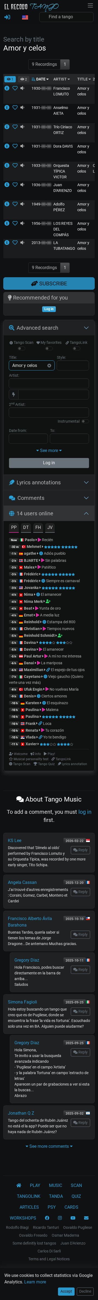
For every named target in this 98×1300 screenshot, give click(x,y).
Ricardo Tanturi (46, 1227)
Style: (61, 357)
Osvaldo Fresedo (33, 1235)
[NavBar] (90, 5)
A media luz (49, 615)
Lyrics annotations (39, 482)
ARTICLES (29, 1207)
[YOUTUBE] (73, 1218)
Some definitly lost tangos (34, 1243)
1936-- (41, 185)
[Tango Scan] (41, 553)
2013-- (41, 243)
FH (38, 527)
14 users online (35, 513)
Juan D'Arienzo (72, 1243)
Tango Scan (23, 342)
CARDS (71, 1207)
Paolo (30, 540)
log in (84, 812)
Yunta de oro (49, 608)
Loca (47, 723)
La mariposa (51, 663)
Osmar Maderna (65, 1235)
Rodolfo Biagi (17, 1227)
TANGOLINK (28, 1196)
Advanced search (37, 328)
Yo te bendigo (54, 737)
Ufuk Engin (33, 689)
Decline (85, 1291)
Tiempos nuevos (60, 628)
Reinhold (32, 622)
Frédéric (31, 574)
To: (52, 430)
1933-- (41, 165)
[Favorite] (16, 88)
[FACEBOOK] (47, 1218)
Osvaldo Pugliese (77, 1227)
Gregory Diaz (26, 960)
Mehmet (34, 546)
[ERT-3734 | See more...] (8, 185)
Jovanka (31, 587)
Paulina (32, 709)
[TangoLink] (48, 670)
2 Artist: (17, 404)
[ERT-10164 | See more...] (8, 107)
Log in (49, 462)
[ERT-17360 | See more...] (8, 204)
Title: (13, 357)
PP (14, 527)
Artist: (14, 375)
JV (50, 527)
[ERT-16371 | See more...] (8, 243)
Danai (29, 663)
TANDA (56, 1196)
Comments (30, 498)
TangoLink (78, 342)
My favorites (51, 342)
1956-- (41, 223)
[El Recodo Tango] (19, 1185)
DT (26, 527)
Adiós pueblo (55, 553)
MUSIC (55, 1185)
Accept (66, 1291)
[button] (25, 17)
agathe (30, 553)
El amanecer (51, 594)
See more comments (49, 1146)
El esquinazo (57, 703)
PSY (52, 1207)
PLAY (35, 1185)
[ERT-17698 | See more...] (8, 146)
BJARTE (31, 560)
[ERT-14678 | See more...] (8, 127)
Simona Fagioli (22, 1002)
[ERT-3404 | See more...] (8, 88)
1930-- (41, 88)
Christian (32, 628)
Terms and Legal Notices (49, 1259)
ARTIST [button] (60, 79)
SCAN (76, 1185)
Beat (28, 608)
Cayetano (32, 676)
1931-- (41, 107)
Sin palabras (55, 560)
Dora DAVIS (63, 146)
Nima (28, 594)
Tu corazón (54, 730)
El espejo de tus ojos (68, 670)
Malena (52, 709)
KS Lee (14, 840)
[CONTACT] (86, 1218)
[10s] (22, 88)
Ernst (28, 615)
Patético (48, 567)
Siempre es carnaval (63, 581)
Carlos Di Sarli (49, 1251)
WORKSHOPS (23, 1218)
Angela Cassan (22, 882)
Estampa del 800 (61, 622)
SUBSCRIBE (52, 283)
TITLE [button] (82, 79)
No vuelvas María (64, 689)
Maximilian (33, 670)
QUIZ (76, 1196)
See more (49, 450)
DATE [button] (40, 79)
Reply (83, 850)
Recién (47, 540)
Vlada (31, 737)
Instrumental (68, 421)
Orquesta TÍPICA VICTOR (61, 171)
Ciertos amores (54, 696)
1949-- (41, 204)
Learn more (35, 1282)
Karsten (32, 703)
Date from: (18, 430)
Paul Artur (32, 656)
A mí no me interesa (64, 656)
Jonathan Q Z (21, 1113)
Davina (30, 642)
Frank (30, 723)
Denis (29, 696)
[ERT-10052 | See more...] (8, 223)
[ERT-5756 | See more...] (8, 165)
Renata (32, 730)
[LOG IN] (7, 17)
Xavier (32, 744)
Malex (29, 567)
